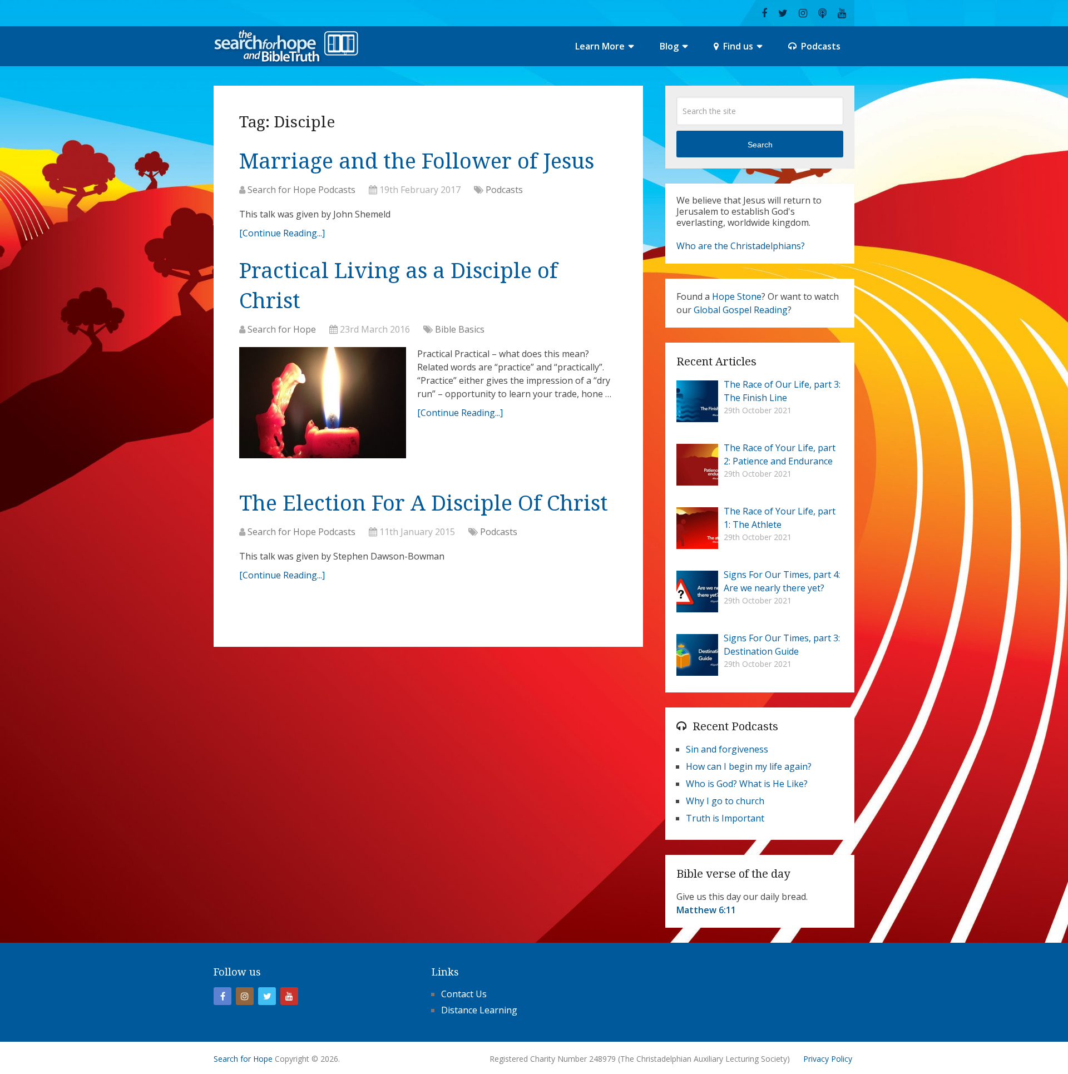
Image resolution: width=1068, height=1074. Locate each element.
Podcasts (819, 46)
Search (760, 144)
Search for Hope (282, 329)
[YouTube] (289, 996)
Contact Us (464, 994)
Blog (669, 46)
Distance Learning (479, 1010)
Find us (737, 46)
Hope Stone (737, 296)
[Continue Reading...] (282, 233)
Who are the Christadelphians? (740, 246)
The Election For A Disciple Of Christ (423, 503)
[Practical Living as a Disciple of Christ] (322, 405)
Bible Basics (459, 329)
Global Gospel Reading (741, 310)
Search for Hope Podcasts (301, 190)
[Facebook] (222, 996)
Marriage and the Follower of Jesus (416, 161)
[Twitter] (267, 996)
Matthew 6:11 (706, 910)
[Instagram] (245, 996)
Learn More (600, 46)
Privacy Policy (827, 1058)
